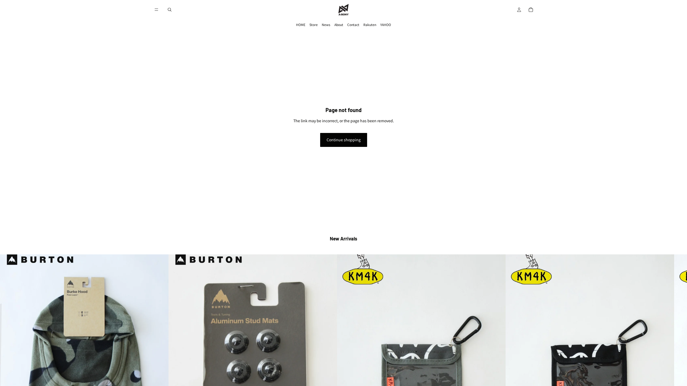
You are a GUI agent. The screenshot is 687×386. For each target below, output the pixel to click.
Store (313, 24)
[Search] (170, 10)
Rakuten (369, 24)
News (326, 24)
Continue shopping (344, 139)
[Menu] (156, 9)
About (338, 24)
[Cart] (531, 10)
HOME (300, 24)
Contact (353, 24)
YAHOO (385, 24)
